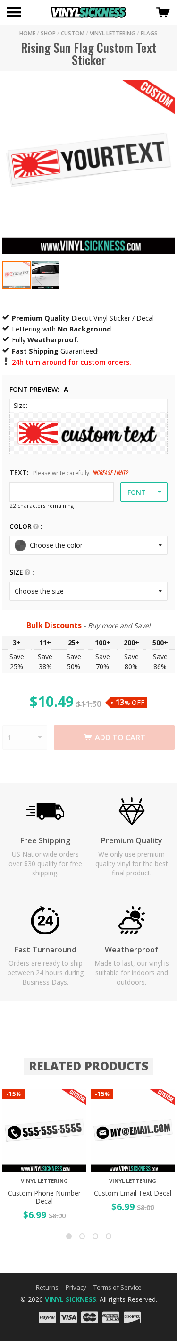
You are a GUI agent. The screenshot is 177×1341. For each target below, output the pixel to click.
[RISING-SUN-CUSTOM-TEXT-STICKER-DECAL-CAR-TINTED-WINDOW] (45, 275)
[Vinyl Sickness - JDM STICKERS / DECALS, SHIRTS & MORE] (88, 12)
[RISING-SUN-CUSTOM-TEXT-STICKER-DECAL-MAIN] (16, 275)
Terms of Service (117, 1287)
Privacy (76, 1287)
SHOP (48, 33)
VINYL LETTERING (112, 33)
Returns (47, 1287)
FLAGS (149, 33)
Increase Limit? (110, 472)
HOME (27, 33)
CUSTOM (72, 33)
